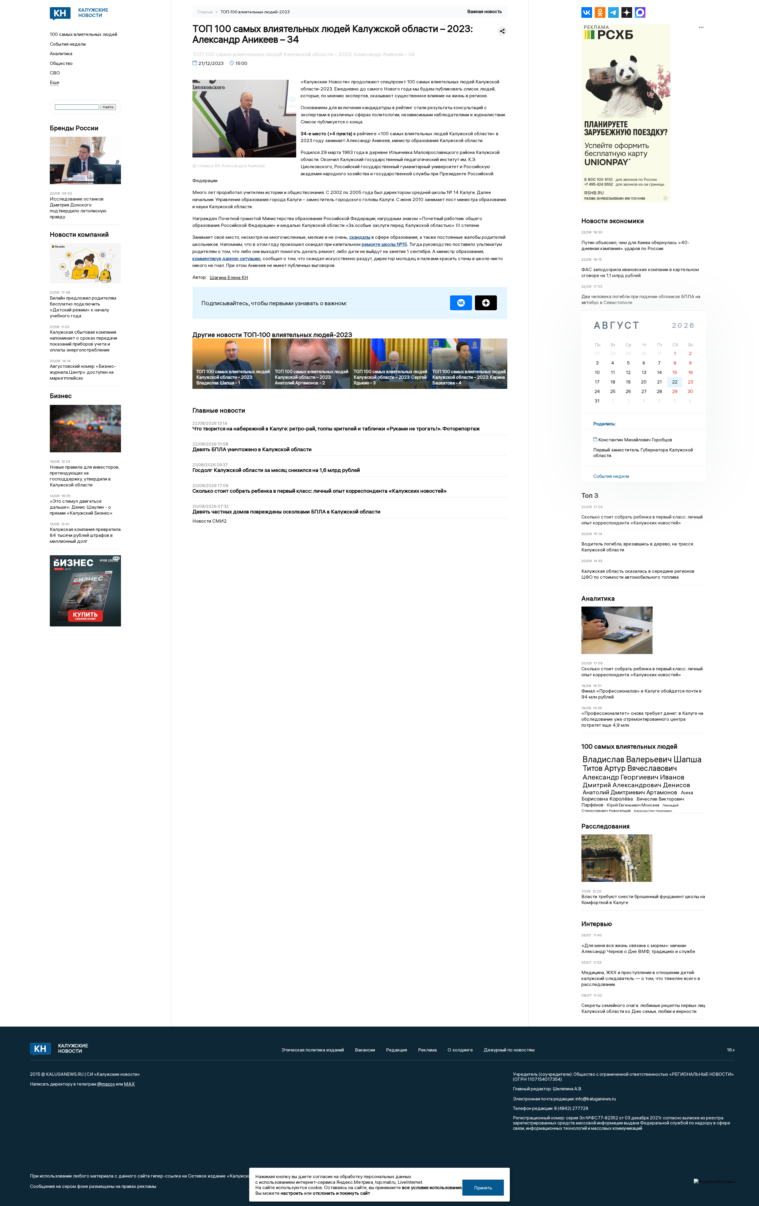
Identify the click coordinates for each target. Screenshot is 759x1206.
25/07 (586, 962)
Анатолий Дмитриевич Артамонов (630, 792)
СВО (55, 73)
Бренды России (74, 128)
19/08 (55, 461)
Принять (483, 1188)
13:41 (65, 524)
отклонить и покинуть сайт (341, 1193)
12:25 (596, 891)
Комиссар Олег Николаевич (653, 811)
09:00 (67, 193)
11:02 (65, 326)
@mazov (106, 1084)
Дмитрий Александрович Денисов (636, 785)
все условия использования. (432, 1187)
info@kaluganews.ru (595, 1099)
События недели (68, 44)
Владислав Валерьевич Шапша (642, 759)
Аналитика (61, 53)
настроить (292, 1193)
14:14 (66, 361)
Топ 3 (589, 495)
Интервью (596, 923)
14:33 (598, 561)
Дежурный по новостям (509, 1050)
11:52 (597, 962)
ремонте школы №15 (384, 244)
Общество (61, 63)
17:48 (65, 292)
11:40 (597, 935)
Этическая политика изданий (313, 1050)
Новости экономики (612, 221)
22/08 (55, 193)
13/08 (54, 524)
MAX (129, 1084)
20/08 (55, 361)
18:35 (66, 496)
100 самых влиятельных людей (83, 34)
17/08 (586, 891)
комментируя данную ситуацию (226, 258)
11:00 (598, 995)
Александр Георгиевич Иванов (633, 776)
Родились (604, 424)
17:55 (597, 286)
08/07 (586, 995)
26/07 (586, 935)
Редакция (396, 1050)
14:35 (597, 708)
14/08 (55, 496)
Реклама (427, 1050)
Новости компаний (79, 234)
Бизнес (61, 396)
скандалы (359, 237)
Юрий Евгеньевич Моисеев (633, 805)
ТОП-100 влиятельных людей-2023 (255, 12)
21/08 (54, 292)
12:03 (65, 461)
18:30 (597, 232)
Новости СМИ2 (209, 521)
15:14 (598, 534)
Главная (206, 12)
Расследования (605, 826)
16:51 (597, 685)
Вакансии (365, 1050)
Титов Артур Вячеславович (630, 768)
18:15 (597, 259)
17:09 (598, 507)
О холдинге (460, 1050)
